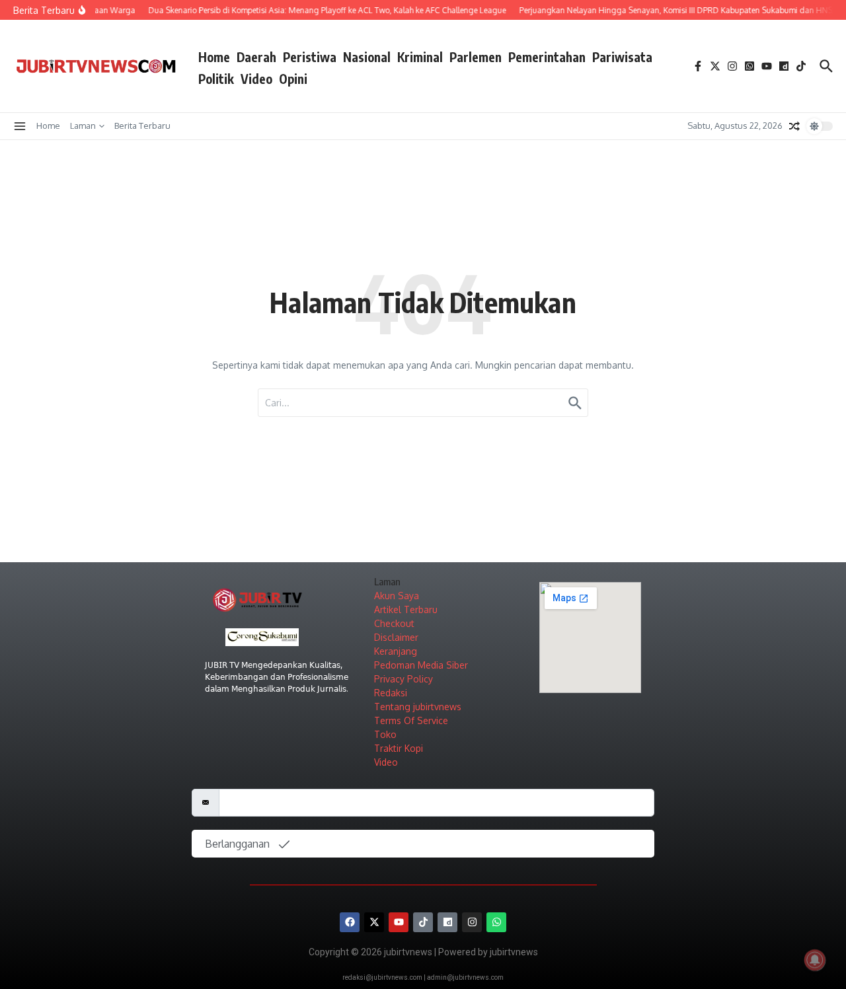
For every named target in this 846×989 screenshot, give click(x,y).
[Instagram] (472, 922)
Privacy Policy (403, 678)
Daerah (256, 57)
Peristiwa (309, 57)
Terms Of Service (411, 720)
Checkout (394, 623)
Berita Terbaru (142, 125)
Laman (83, 125)
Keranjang (395, 651)
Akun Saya (396, 595)
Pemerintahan (547, 57)
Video (256, 79)
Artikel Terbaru (406, 609)
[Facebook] (350, 922)
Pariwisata (622, 57)
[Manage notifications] (815, 960)
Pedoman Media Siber (421, 665)
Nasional (367, 57)
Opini (293, 79)
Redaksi (390, 692)
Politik (216, 79)
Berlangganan (238, 843)
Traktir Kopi (398, 748)
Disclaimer (396, 637)
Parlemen (475, 57)
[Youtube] (398, 922)
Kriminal (420, 57)
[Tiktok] (423, 922)
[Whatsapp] (496, 922)
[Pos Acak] (794, 126)
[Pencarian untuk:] (423, 402)
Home (214, 57)
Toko (385, 734)
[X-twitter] (374, 922)
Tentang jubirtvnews (417, 706)
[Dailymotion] (447, 922)
